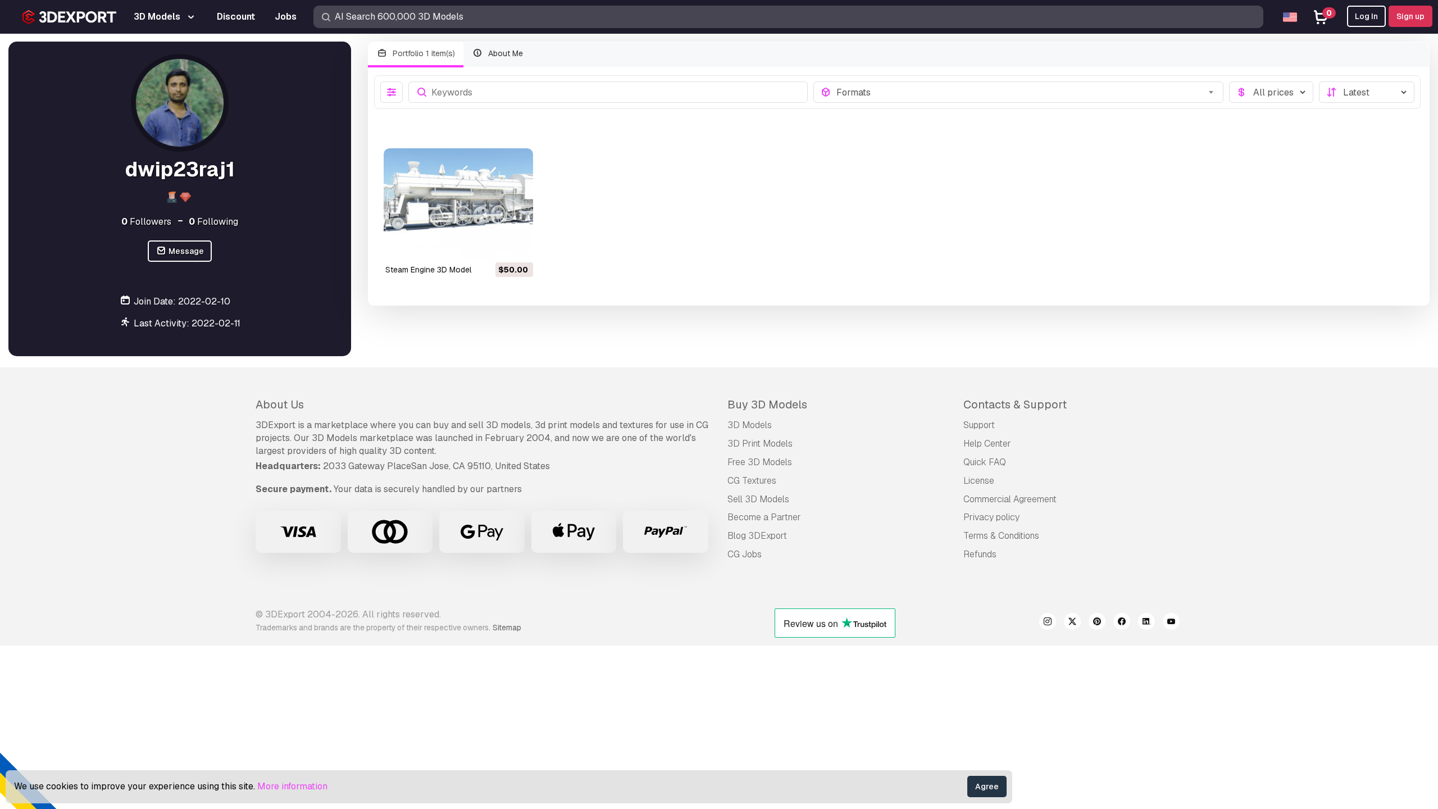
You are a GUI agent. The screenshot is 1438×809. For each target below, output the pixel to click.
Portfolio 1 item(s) (422, 53)
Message (185, 251)
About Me (504, 53)
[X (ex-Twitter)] (1072, 623)
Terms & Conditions (1001, 536)
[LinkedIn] (1146, 623)
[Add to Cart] (494, 244)
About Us (280, 404)
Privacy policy (991, 517)
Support (979, 425)
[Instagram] (1047, 623)
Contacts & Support (1015, 404)
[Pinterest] (1097, 623)
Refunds (979, 554)
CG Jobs (744, 554)
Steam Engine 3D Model (428, 270)
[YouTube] (1171, 623)
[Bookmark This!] (517, 244)
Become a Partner (764, 517)
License (978, 481)
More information (292, 786)
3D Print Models (760, 443)
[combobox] (1026, 92)
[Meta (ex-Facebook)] (1122, 623)
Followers (146, 222)
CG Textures (751, 481)
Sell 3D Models (758, 499)
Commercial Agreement (1010, 499)
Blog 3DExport (757, 536)
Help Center (987, 443)
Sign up (1410, 16)
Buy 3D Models (767, 404)
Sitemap (507, 627)
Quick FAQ (984, 462)
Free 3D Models (759, 462)
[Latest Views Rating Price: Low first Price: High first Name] (1366, 92)
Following (213, 222)
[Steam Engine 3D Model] (458, 204)
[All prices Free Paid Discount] (1271, 92)
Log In (1366, 16)
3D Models (749, 425)
